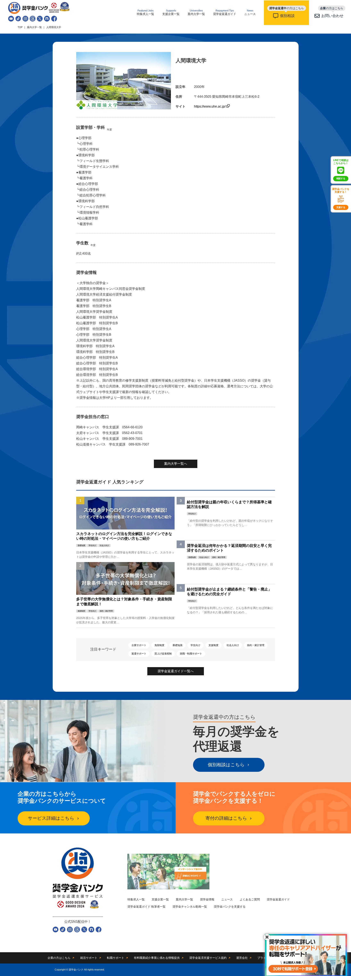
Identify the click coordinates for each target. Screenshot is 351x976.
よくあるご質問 (250, 899)
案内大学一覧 (196, 12)
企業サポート (139, 645)
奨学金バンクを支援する (229, 906)
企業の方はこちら (59, 957)
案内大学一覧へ (175, 463)
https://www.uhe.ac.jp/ (210, 106)
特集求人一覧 (145, 12)
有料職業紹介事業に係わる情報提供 (157, 957)
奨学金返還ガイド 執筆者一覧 (146, 906)
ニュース (250, 12)
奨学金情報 (207, 899)
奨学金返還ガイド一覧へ (176, 671)
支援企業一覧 (170, 12)
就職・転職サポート (191, 653)
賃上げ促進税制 (163, 653)
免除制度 (159, 645)
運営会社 (242, 957)
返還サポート (139, 653)
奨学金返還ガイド (224, 12)
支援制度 (213, 645)
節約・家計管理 (255, 645)
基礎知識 (177, 645)
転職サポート (115, 957)
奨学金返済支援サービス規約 (208, 957)
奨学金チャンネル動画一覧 (190, 906)
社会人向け (233, 645)
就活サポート (88, 957)
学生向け (195, 645)
